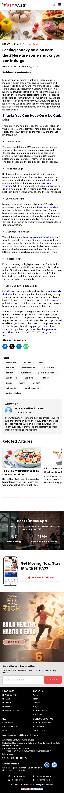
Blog (16, 44)
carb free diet (11, 388)
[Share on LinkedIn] (19, 346)
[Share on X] (12, 346)
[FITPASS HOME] (15, 5)
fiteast (46, 378)
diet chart (10, 367)
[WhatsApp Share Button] (26, 758)
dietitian (9, 373)
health (22, 383)
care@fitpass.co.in (42, 751)
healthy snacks (28, 367)
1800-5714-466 (20, 751)
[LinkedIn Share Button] (21, 758)
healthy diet (30, 378)
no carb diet (11, 362)
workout (36, 383)
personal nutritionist (47, 373)
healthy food (11, 378)
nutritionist (26, 373)
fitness (9, 383)
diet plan (27, 362)
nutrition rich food (13, 393)
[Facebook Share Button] (3, 758)
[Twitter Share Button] (8, 758)
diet (41, 362)
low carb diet (48, 367)
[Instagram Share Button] (12, 758)
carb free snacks (32, 388)
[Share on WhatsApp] (26, 346)
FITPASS (6, 44)
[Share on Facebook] (5, 346)
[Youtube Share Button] (17, 758)
